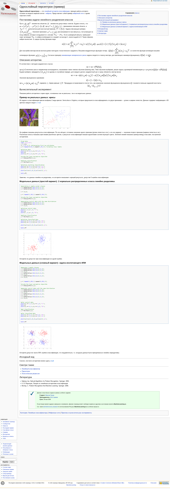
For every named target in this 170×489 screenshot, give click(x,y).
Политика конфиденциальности (137, 483)
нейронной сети (78, 13)
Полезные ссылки (8, 454)
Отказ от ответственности (87, 485)
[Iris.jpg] (29, 117)
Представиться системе (160, 0)
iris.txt (37, 103)
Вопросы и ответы (8, 436)
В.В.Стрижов (54, 397)
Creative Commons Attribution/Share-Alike (112, 483)
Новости (5, 426)
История (51, 3)
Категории (23, 413)
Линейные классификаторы (37, 413)
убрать (137, 13)
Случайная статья (8, 430)
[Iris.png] (56, 117)
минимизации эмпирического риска (74, 55)
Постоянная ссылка (8, 477)
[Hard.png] (37, 338)
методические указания (50, 406)
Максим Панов (49, 395)
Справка (5, 432)
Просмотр (43, 3)
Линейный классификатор (31, 369)
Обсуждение (31, 3)
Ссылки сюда (7, 467)
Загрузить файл (7, 471)
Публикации (6, 452)
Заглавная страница (9, 421)
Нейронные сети (54, 413)
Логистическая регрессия (31, 373)
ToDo (4, 438)
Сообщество (6, 423)
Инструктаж (6, 434)
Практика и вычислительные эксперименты (76, 413)
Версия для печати (8, 475)
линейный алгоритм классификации (57, 11)
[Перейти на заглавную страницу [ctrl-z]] (9, 9)
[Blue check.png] (32, 393)
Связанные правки (8, 469)
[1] (51, 361)
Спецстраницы (7, 473)
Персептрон (26, 371)
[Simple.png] (37, 244)
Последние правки (8, 428)
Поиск (2, 457)
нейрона (48, 13)
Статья (23, 3)
